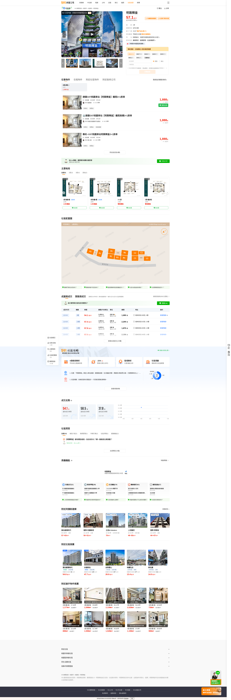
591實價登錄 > (79, 8)
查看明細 (163, 315)
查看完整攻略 (115, 388)
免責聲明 (105, 693)
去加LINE (165, 161)
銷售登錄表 (160, 296)
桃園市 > (85, 8)
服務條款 (139, 68)
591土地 (110, 690)
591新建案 (101, 690)
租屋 (96, 2)
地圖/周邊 (164, 460)
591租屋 (127, 690)
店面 (109, 2)
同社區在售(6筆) (115, 152)
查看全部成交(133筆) (115, 341)
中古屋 (89, 2)
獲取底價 (164, 105)
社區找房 (131, 2)
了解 (89, 13)
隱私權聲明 (144, 68)
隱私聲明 (126, 698)
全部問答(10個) (115, 451)
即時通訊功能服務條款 (154, 68)
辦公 (116, 2)
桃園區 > (90, 8)
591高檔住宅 (137, 690)
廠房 (122, 2)
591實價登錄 (91, 690)
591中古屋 (119, 690)
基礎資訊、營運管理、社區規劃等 (143, 40)
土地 (103, 2)
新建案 (81, 2)
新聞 (138, 2)
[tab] (66, 297)
